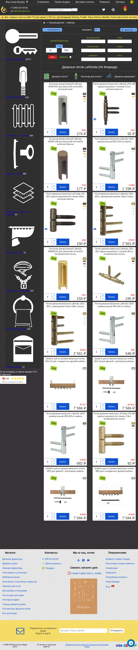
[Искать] (75, 9)
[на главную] (4, 9)
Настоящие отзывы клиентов (120, 563)
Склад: (119, 37)
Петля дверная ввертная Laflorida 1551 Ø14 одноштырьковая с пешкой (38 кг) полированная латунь (114, 251)
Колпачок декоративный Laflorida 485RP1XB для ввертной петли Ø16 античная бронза (65, 141)
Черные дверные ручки (13, 604)
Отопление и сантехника (17, 135)
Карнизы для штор (14, 252)
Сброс (52, 57)
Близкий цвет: (93, 46)
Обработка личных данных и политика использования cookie (86, 646)
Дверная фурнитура (15, 59)
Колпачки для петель (91, 76)
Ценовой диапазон (59, 41)
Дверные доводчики (124, 76)
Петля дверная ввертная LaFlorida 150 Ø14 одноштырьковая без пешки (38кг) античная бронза (65, 196)
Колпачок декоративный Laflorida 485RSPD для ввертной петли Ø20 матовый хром (65, 86)
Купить (63, 132)
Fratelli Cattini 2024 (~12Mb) (86, 573)
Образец (63, 57)
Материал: (93, 55)
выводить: (87, 30)
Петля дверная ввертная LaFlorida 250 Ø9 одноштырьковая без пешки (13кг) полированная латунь (114, 416)
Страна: (119, 46)
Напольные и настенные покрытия (19, 582)
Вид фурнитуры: (93, 37)
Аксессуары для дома (16, 329)
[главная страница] (44, 22)
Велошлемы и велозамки (17, 291)
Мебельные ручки (14, 174)
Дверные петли (59, 76)
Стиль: (119, 55)
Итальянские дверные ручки (16, 609)
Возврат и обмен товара (118, 559)
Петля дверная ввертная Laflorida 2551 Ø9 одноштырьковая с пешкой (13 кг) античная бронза (114, 86)
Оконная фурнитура (15, 97)
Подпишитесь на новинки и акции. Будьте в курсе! (43, 631)
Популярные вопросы (116, 577)
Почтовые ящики (13, 367)
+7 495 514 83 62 (50, 559)
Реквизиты (111, 573)
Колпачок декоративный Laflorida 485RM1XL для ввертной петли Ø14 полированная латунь (65, 251)
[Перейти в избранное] (103, 9)
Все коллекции (9, 613)
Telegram (50, 568)
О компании (111, 568)
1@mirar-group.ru (21, 11)
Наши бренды (113, 582)
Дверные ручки (9, 563)
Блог (108, 587)
